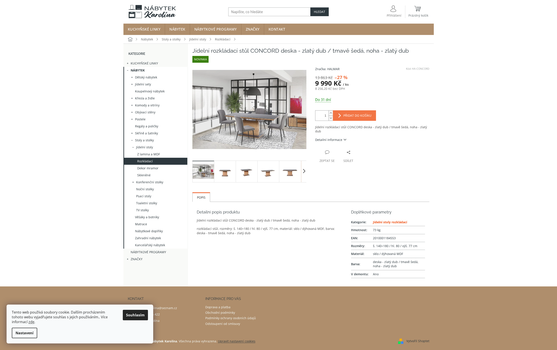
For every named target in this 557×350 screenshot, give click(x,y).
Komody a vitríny (147, 105)
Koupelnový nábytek (150, 91)
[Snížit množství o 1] (331, 118)
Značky (136, 259)
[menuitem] (144, 29)
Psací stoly (143, 196)
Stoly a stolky (144, 140)
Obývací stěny (145, 112)
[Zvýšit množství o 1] (331, 113)
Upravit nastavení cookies (236, 341)
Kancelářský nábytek (150, 245)
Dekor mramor (147, 168)
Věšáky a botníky (147, 217)
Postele (140, 119)
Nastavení (24, 333)
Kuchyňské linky (144, 63)
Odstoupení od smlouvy (222, 324)
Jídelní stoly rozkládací (390, 222)
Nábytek (138, 70)
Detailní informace (328, 140)
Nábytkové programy (148, 252)
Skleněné (144, 175)
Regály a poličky (146, 126)
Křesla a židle (145, 98)
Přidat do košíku (357, 115)
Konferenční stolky (149, 182)
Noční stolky (145, 189)
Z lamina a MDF (148, 154)
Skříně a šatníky (146, 133)
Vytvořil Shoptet (417, 341)
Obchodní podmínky (220, 312)
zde (31, 321)
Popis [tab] (201, 197)
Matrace (141, 224)
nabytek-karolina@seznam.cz (155, 308)
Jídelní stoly (144, 147)
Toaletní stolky (146, 203)
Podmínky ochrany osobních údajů (230, 318)
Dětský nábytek (146, 77)
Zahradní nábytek (148, 238)
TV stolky (142, 210)
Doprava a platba (217, 307)
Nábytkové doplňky (149, 231)
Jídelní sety (143, 84)
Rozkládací (145, 161)
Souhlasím (135, 315)
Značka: (327, 69)
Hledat (319, 12)
